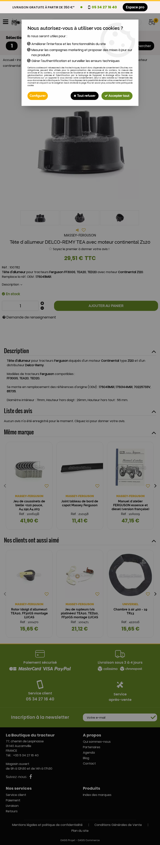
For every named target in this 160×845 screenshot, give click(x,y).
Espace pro (135, 7)
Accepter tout (118, 96)
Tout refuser (85, 96)
